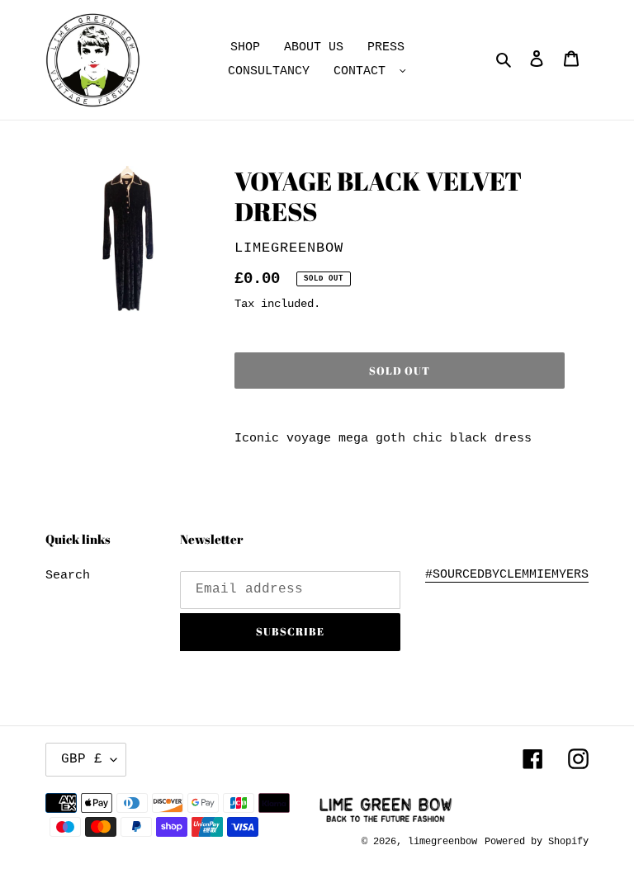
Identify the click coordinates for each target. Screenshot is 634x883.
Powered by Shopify (537, 842)
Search (67, 576)
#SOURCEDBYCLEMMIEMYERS (507, 575)
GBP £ (81, 759)
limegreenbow (442, 842)
